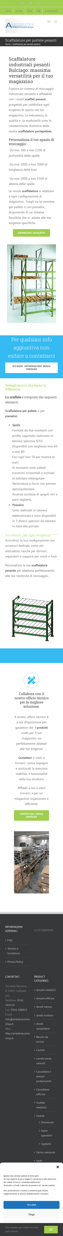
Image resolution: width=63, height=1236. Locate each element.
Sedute (40, 1116)
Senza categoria (45, 1152)
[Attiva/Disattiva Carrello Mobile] (49, 21)
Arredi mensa (44, 1006)
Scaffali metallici (41, 1105)
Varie (39, 1160)
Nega (32, 1214)
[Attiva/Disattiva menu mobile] (56, 21)
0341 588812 (19, 1009)
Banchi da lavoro (42, 1039)
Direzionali (47, 1122)
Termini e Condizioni (13, 951)
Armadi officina (45, 998)
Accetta (31, 1204)
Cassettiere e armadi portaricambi (43, 1076)
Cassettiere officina (42, 1092)
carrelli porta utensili (43, 1061)
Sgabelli (46, 1144)
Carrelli (40, 1050)
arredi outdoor (44, 1015)
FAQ (9, 940)
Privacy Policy (15, 961)
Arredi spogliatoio (43, 1026)
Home (7, 44)
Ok (51, 1229)
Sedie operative (46, 1133)
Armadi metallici (46, 990)
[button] (57, 1167)
